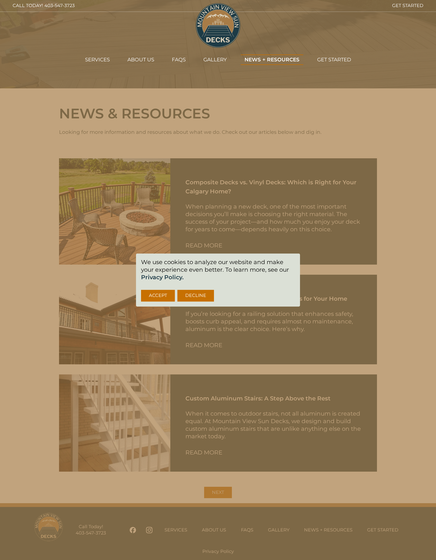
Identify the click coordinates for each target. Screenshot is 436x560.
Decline (195, 295)
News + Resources (271, 60)
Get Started (334, 60)
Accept (158, 295)
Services (97, 60)
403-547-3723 (59, 5)
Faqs (179, 60)
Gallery (215, 60)
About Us (140, 60)
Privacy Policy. (162, 277)
